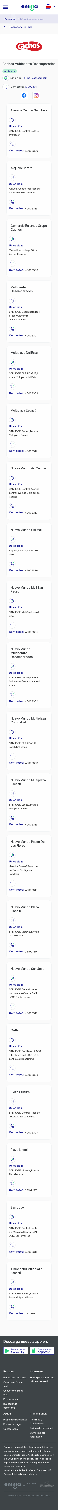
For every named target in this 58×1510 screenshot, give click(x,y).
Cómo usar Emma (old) (13, 1384)
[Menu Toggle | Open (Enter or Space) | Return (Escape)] (5, 7)
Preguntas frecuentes (15, 1419)
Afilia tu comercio (39, 1381)
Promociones (10, 1399)
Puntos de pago (12, 1424)
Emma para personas (14, 1377)
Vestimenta (9, 71)
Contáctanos (10, 1428)
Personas (10, 19)
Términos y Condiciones (37, 1421)
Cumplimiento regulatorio (37, 1434)
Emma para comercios (42, 1377)
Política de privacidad (41, 1428)
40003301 (30, 86)
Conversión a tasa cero (13, 1392)
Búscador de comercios (10, 1405)
